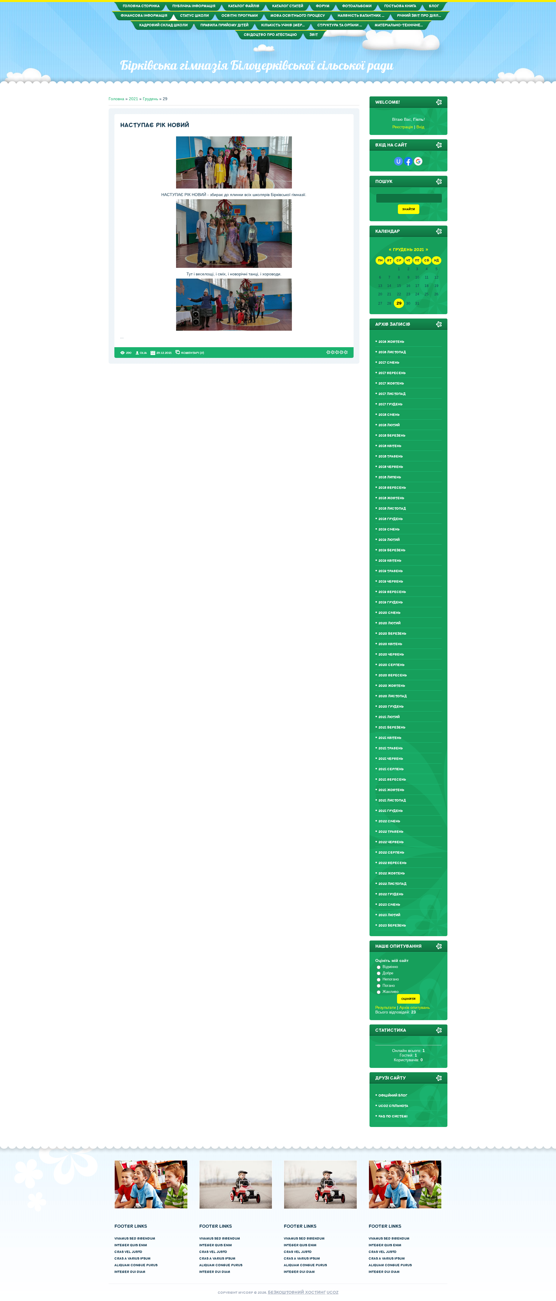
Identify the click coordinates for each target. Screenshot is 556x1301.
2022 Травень (390, 832)
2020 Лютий (389, 623)
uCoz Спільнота (393, 1106)
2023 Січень (389, 905)
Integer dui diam (129, 1272)
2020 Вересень (392, 675)
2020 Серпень (391, 665)
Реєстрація (402, 127)
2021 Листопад (392, 800)
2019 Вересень (392, 592)
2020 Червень (391, 654)
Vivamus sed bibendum (134, 1238)
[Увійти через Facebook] (408, 161)
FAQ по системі (392, 1116)
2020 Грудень (391, 707)
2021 (133, 98)
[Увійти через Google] (418, 161)
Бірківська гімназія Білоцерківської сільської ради (256, 65)
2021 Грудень (390, 811)
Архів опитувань (414, 1007)
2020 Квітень (390, 644)
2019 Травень (390, 571)
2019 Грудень (390, 602)
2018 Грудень (390, 519)
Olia (143, 353)
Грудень (150, 98)
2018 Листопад (392, 508)
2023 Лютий (389, 915)
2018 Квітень (389, 446)
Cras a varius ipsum (132, 1258)
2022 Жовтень (391, 873)
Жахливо (390, 991)
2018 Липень (389, 477)
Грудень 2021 (408, 249)
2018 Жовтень (391, 498)
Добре (388, 973)
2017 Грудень (390, 404)
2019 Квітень (389, 561)
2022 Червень (391, 842)
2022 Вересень (392, 863)
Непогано (391, 979)
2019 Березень (391, 550)
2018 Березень (391, 435)
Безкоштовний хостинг (297, 1292)
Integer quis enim (130, 1245)
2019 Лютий (389, 540)
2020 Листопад (392, 696)
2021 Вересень (392, 779)
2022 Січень (389, 821)
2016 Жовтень (391, 342)
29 (399, 303)
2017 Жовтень (391, 383)
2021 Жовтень (391, 790)
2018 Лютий (389, 425)
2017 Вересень (392, 373)
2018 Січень (389, 415)
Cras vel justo (128, 1252)
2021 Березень (391, 727)
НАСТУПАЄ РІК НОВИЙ (154, 125)
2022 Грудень (390, 894)
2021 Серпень (391, 769)
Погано (389, 985)
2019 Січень (389, 529)
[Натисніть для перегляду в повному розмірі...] (234, 187)
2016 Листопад (392, 352)
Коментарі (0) (192, 352)
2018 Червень (390, 467)
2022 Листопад (392, 884)
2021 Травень (390, 748)
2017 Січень (388, 363)
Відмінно (390, 967)
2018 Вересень (392, 488)
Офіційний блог (392, 1095)
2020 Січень (389, 613)
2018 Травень (390, 456)
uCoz (333, 1292)
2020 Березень (392, 634)
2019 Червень (390, 581)
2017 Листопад (392, 394)
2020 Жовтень (391, 686)
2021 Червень (390, 759)
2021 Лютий (389, 717)
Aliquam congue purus (136, 1265)
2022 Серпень (391, 852)
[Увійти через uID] (398, 161)
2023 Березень (392, 925)
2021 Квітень (389, 738)
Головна (116, 98)
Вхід (420, 127)
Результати (385, 1007)
